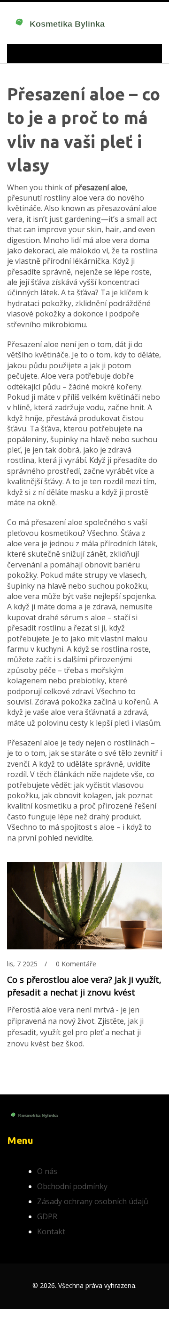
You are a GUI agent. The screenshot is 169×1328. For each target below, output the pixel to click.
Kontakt (51, 1231)
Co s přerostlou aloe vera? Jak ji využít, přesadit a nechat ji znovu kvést (84, 986)
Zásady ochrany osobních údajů (92, 1201)
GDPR (47, 1216)
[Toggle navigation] (28, 53)
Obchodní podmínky (72, 1186)
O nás (47, 1171)
